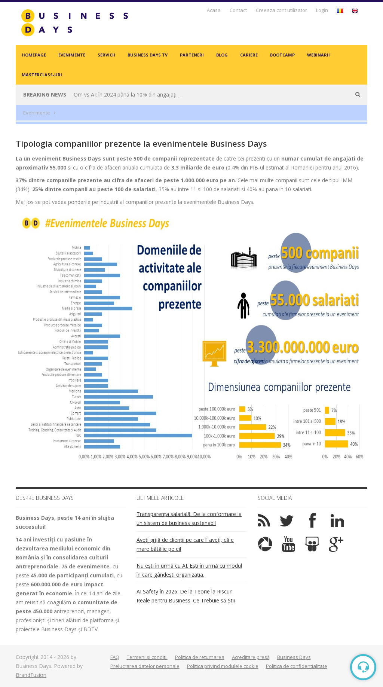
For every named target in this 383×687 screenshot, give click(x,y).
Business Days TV (148, 55)
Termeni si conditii (147, 657)
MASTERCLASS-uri (42, 74)
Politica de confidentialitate (296, 666)
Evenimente (71, 55)
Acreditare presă (251, 657)
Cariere (249, 55)
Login (322, 10)
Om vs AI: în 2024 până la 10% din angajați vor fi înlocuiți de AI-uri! (153, 94)
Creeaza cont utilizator (281, 10)
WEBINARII (318, 55)
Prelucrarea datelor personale (145, 666)
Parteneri (192, 55)
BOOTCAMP (282, 55)
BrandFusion (31, 674)
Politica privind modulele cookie (222, 666)
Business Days (294, 657)
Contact (238, 10)
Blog (222, 55)
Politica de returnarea (199, 657)
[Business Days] (74, 22)
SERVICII (106, 55)
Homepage (34, 55)
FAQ (114, 657)
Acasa (214, 10)
